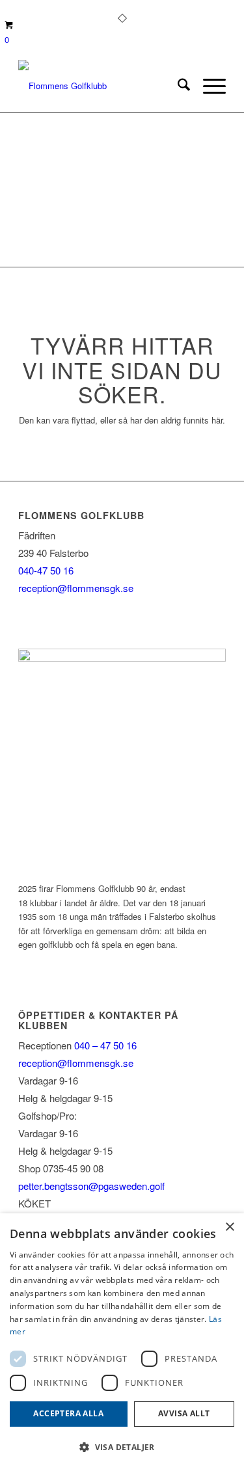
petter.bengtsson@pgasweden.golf (91, 1186)
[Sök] (177, 86)
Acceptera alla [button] (68, 1413)
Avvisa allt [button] (184, 1413)
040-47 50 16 (46, 570)
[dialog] (122, 1341)
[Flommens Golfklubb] (101, 86)
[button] (122, 1447)
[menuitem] (177, 86)
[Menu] (208, 86)
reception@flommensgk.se (75, 588)
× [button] (229, 1227)
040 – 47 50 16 (104, 1045)
